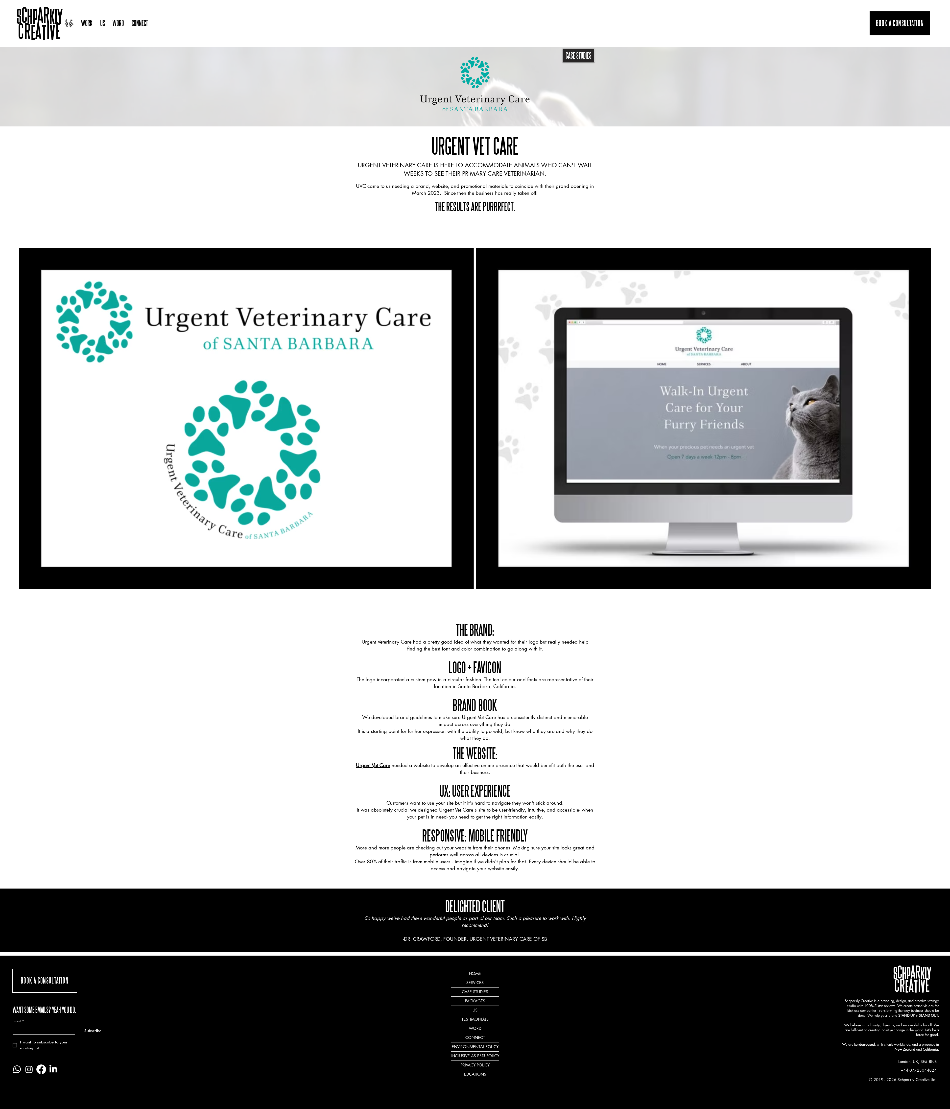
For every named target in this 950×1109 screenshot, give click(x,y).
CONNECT (475, 1037)
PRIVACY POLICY (475, 1065)
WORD (475, 1028)
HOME (475, 973)
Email (18, 1021)
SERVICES (475, 982)
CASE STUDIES (579, 55)
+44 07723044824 (919, 1070)
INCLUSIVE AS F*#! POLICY (475, 1056)
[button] (86, 23)
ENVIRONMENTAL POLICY (475, 1046)
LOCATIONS (475, 1074)
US (475, 1010)
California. (931, 1049)
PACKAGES (475, 1001)
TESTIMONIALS (475, 1019)
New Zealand (905, 1049)
